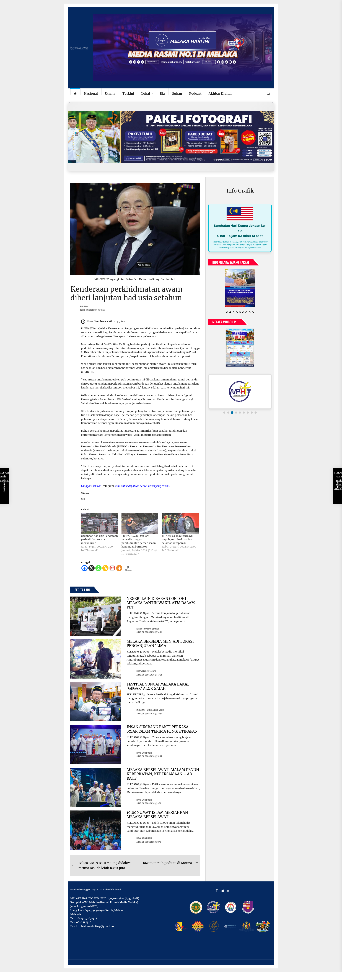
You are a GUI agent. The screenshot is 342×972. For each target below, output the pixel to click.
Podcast (195, 93)
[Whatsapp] (98, 568)
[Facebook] (84, 568)
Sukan (177, 93)
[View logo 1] (224, 412)
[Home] (75, 93)
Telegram (108, 486)
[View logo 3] (232, 412)
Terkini (128, 93)
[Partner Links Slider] (240, 391)
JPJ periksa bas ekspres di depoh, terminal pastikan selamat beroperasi (177, 539)
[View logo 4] (236, 412)
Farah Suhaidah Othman (147, 628)
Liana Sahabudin (144, 752)
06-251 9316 (83, 922)
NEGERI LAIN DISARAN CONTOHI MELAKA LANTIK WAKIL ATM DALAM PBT (161, 602)
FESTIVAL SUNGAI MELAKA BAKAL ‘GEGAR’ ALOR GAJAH (158, 686)
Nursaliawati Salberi (146, 671)
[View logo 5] (240, 412)
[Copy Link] (105, 568)
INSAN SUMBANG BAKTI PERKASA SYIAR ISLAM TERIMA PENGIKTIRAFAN (162, 729)
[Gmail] (112, 568)
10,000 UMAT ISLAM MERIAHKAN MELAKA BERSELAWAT (157, 814)
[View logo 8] (252, 412)
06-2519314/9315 (86, 918)
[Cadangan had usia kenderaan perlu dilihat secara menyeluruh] (99, 523)
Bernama (84, 306)
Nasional (91, 93)
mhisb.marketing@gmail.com (97, 926)
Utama (110, 93)
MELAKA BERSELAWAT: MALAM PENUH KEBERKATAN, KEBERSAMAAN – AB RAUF (163, 774)
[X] (91, 568)
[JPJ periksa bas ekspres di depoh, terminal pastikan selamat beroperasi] (180, 523)
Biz (162, 93)
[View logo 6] (244, 412)
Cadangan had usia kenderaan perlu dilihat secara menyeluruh (99, 539)
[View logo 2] (228, 412)
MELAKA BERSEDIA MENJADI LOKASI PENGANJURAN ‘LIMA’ (160, 643)
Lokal (145, 93)
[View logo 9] (256, 412)
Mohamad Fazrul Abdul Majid (150, 709)
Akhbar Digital (220, 93)
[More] (119, 568)
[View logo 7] (248, 412)
